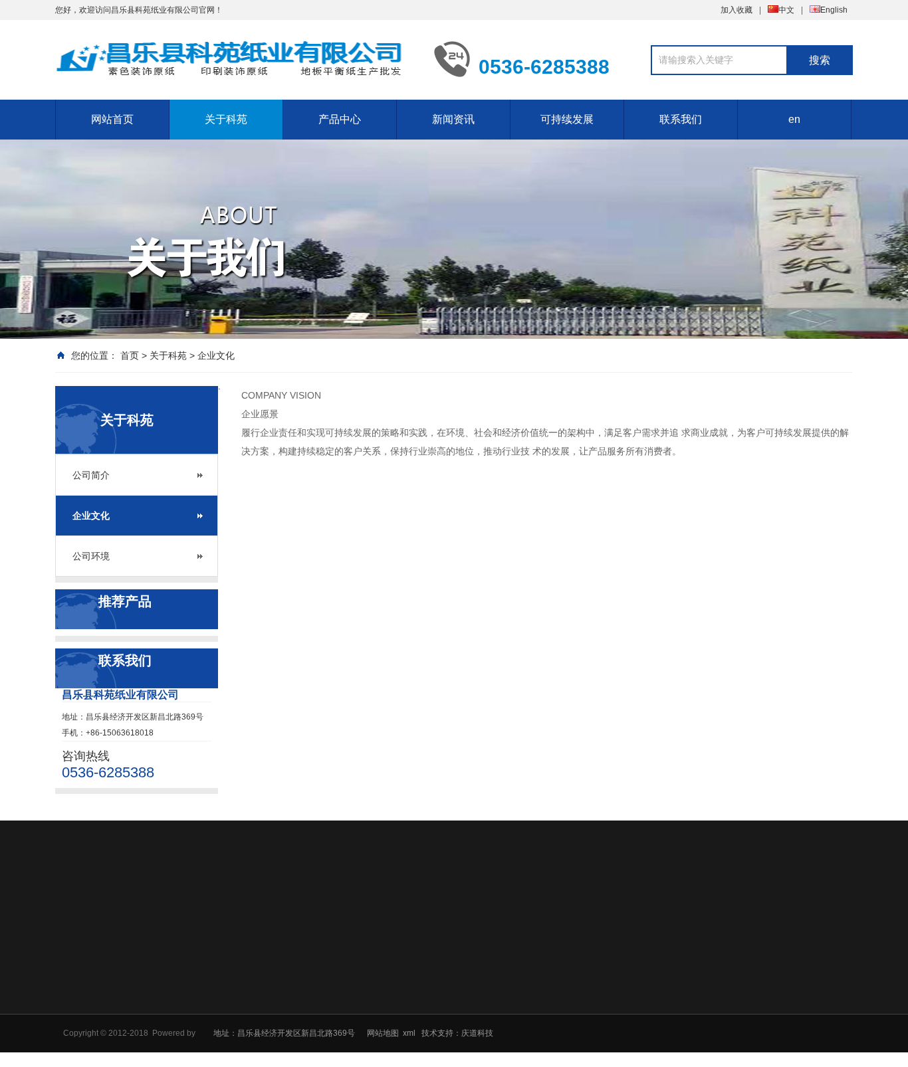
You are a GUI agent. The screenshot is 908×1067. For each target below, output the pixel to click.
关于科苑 (226, 119)
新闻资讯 (453, 119)
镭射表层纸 (429, 1041)
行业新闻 (518, 1006)
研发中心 (612, 989)
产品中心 (339, 119)
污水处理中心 (620, 1006)
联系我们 (680, 119)
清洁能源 (612, 1023)
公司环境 (91, 556)
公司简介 (91, 475)
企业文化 (216, 355)
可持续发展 (567, 119)
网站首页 (112, 119)
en (794, 119)
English (834, 10)
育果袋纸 (425, 1058)
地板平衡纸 (429, 1023)
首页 (129, 355)
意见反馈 (718, 989)
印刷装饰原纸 (433, 1006)
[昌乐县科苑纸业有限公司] (234, 58)
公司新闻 (518, 989)
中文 (786, 10)
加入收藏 (736, 10)
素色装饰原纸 (433, 989)
